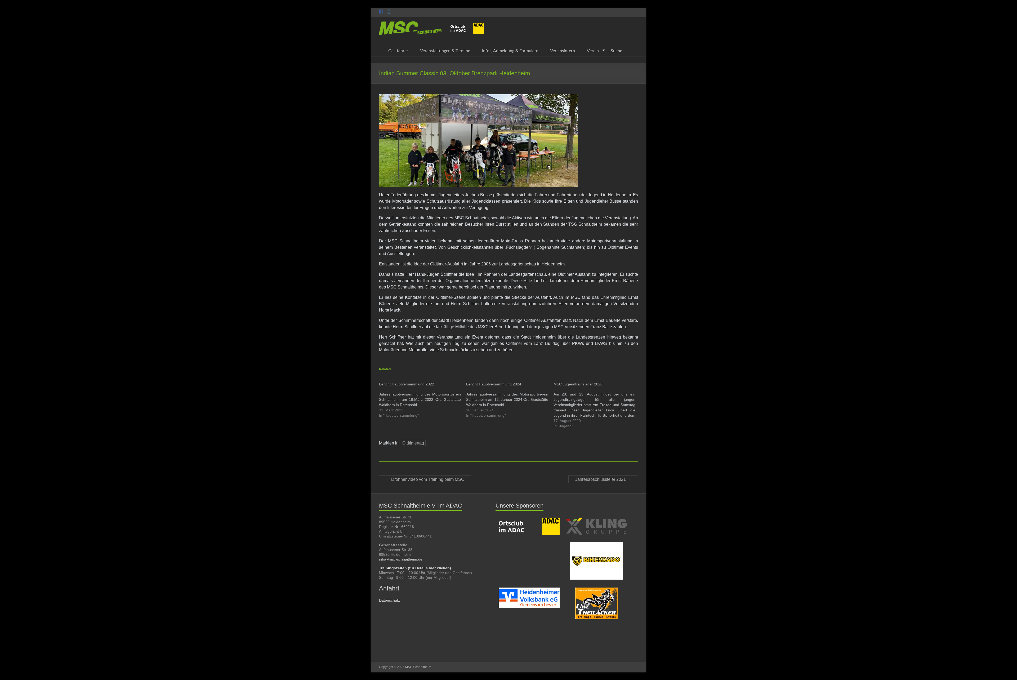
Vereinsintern (562, 51)
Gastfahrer (398, 51)
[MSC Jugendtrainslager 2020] (597, 405)
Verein (593, 51)
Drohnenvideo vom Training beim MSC (425, 479)
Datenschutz (389, 600)
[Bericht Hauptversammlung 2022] (422, 399)
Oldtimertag (413, 443)
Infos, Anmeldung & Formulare (510, 51)
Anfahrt (389, 588)
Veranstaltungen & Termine (445, 51)
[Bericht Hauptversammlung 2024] (509, 399)
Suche (616, 51)
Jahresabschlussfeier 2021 (603, 479)
